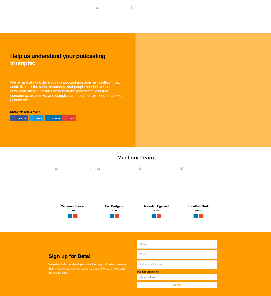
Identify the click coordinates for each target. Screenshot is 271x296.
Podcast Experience (148, 271)
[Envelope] (75, 216)
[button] (19, 118)
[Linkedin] (70, 216)
